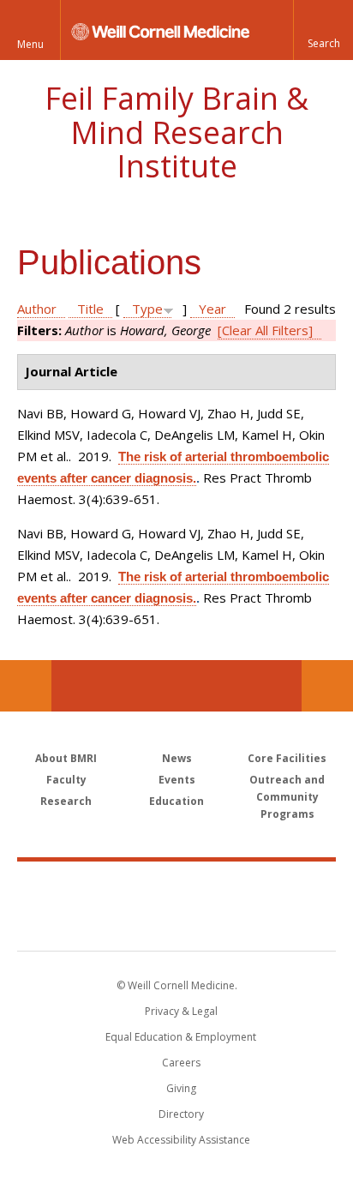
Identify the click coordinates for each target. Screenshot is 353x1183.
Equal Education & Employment (180, 1037)
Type (147, 308)
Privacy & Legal (181, 1011)
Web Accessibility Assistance (181, 1139)
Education (176, 801)
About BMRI (66, 758)
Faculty (66, 779)
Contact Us (327, 686)
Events (177, 779)
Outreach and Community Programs (287, 796)
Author (37, 308)
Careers (181, 1062)
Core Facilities (287, 758)
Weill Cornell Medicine (176, 887)
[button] (323, 30)
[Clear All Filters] (265, 330)
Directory (181, 1114)
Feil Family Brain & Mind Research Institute (176, 132)
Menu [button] (30, 44)
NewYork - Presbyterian (176, 923)
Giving (181, 1088)
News (177, 758)
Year (212, 308)
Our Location (25, 686)
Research (66, 801)
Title (90, 308)
